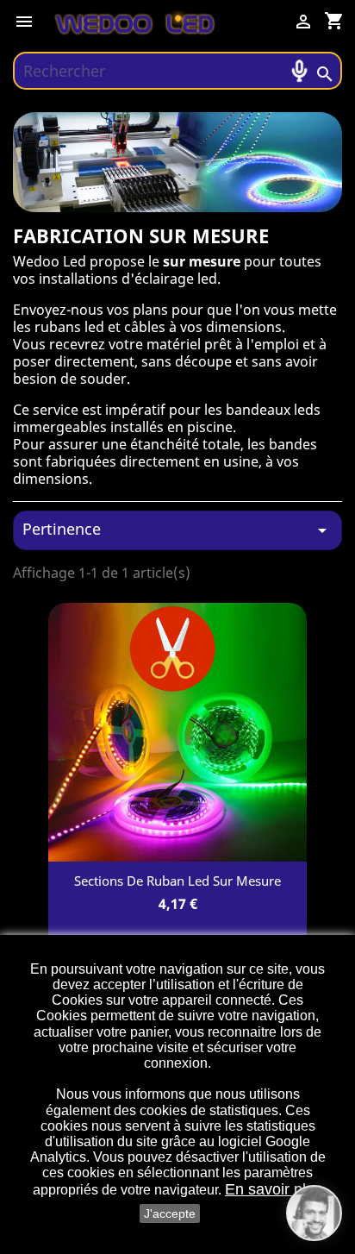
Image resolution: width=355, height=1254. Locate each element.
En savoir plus (273, 1189)
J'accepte (170, 1213)
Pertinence (177, 529)
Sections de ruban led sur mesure (177, 880)
